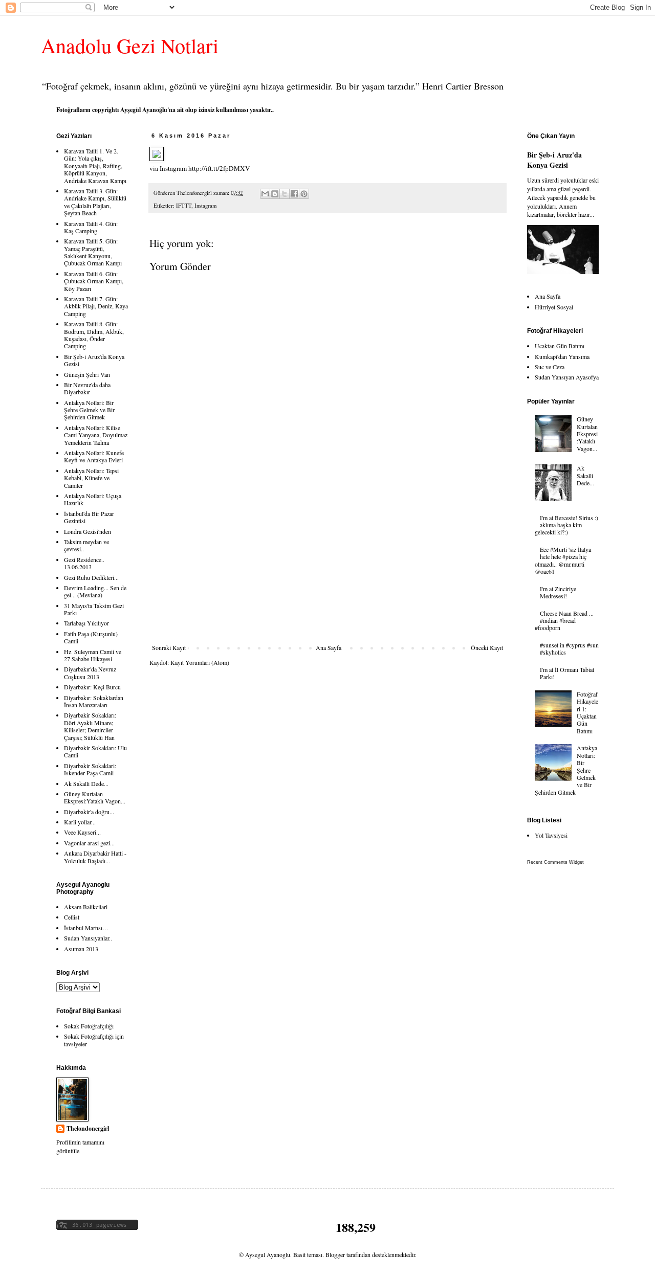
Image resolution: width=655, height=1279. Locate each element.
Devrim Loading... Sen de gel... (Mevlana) (95, 591)
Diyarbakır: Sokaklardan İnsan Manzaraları (93, 701)
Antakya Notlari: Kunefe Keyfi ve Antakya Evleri (94, 456)
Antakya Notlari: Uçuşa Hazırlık (92, 499)
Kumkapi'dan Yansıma (562, 356)
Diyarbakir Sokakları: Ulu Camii (95, 751)
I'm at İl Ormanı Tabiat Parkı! (567, 673)
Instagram (205, 205)
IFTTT (183, 205)
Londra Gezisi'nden (87, 531)
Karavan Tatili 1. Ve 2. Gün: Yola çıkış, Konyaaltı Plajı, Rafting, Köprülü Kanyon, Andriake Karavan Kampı (95, 166)
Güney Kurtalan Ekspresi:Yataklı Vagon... (94, 797)
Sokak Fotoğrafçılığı (89, 1026)
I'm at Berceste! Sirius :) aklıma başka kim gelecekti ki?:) (566, 524)
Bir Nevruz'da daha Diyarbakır (87, 388)
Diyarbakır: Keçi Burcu (92, 687)
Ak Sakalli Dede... (86, 783)
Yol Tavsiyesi (551, 835)
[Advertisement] (327, 567)
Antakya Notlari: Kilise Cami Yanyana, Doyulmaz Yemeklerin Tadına (95, 434)
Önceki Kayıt (487, 647)
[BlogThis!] (275, 194)
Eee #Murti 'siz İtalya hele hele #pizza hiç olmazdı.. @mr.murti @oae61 (563, 560)
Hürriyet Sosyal (554, 307)
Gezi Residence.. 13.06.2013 (84, 563)
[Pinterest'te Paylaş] (304, 194)
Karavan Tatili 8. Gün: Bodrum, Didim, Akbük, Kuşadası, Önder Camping (94, 335)
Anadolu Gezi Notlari (130, 45)
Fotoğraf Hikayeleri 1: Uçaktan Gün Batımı (587, 712)
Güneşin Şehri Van (87, 374)
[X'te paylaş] (284, 194)
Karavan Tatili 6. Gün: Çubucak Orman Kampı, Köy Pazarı (93, 281)
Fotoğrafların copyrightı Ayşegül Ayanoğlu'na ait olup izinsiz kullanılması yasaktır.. (165, 109)
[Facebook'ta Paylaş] (294, 194)
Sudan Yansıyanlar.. (88, 938)
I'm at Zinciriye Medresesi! (558, 592)
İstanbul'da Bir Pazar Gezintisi (89, 517)
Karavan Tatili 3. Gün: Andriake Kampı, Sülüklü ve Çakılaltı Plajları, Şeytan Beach (95, 202)
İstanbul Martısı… (86, 928)
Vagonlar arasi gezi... (89, 843)
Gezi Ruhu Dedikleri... (91, 577)
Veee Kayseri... (82, 832)
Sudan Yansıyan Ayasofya (567, 377)
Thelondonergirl (88, 1129)
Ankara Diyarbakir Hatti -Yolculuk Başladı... (95, 856)
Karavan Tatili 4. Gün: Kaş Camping (91, 227)
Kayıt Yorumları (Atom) (199, 662)
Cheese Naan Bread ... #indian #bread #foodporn (564, 620)
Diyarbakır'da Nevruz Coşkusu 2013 (90, 672)
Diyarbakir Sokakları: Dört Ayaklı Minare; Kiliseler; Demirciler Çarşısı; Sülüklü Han (90, 726)
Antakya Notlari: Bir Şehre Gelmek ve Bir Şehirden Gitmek (89, 409)
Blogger (335, 1254)
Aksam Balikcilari (85, 907)
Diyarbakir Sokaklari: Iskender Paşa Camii (90, 769)
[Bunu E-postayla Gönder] (265, 194)
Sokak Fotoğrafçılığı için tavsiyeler (94, 1039)
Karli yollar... (80, 822)
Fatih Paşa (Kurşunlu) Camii (91, 637)
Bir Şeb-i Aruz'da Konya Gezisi (94, 360)
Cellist (71, 917)
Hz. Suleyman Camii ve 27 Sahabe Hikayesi (92, 655)
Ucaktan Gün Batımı (559, 346)
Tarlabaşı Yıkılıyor (86, 623)
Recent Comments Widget (555, 862)
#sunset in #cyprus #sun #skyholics (569, 648)
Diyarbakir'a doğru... (89, 811)
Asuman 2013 (81, 949)
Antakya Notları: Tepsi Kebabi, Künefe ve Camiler (91, 477)
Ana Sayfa (328, 647)
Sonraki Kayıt (169, 647)
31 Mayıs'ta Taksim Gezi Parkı (94, 609)
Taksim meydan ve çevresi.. (86, 545)
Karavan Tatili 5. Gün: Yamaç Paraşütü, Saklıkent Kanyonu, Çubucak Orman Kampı (93, 252)
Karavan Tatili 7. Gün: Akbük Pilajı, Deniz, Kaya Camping (96, 306)
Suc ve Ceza (549, 367)
